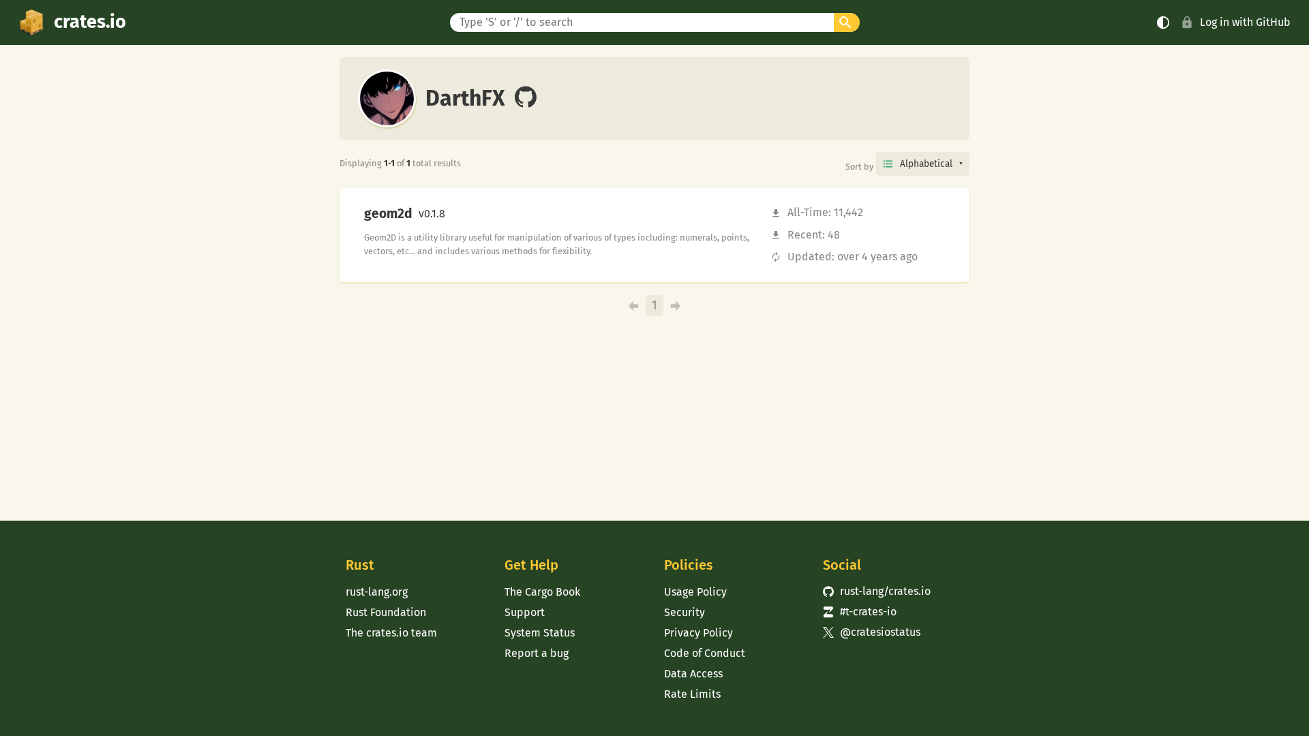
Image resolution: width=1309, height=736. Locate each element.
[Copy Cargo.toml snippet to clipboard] (456, 214)
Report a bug (537, 653)
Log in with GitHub (1245, 22)
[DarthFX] (526, 98)
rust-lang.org (377, 591)
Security (684, 612)
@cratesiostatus (871, 632)
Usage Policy (695, 591)
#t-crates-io (860, 611)
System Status (540, 632)
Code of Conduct (704, 653)
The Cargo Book (542, 591)
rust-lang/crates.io (877, 591)
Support (525, 612)
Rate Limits (692, 694)
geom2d (388, 213)
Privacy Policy (698, 632)
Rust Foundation (386, 612)
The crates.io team (391, 632)
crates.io (90, 22)
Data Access (693, 673)
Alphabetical (926, 164)
